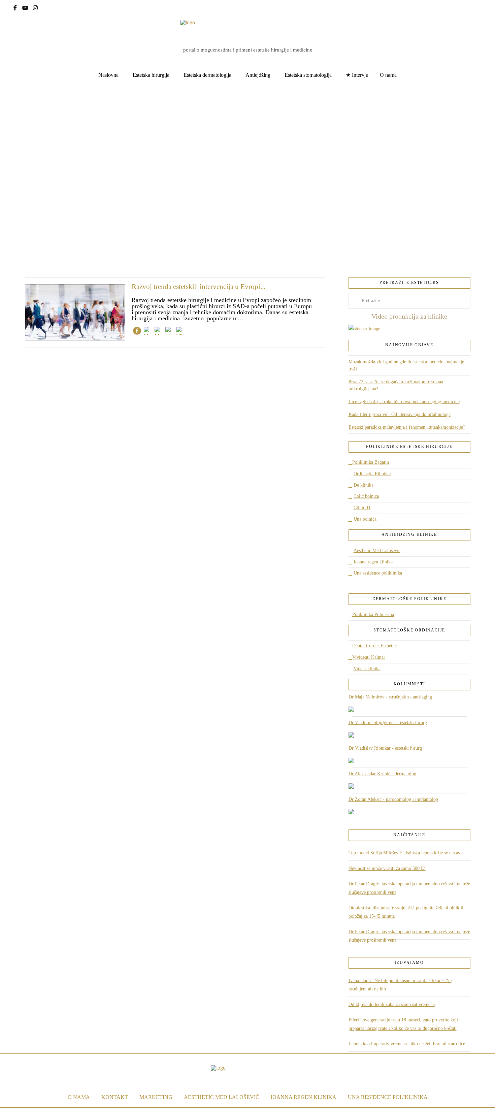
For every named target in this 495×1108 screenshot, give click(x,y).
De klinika (363, 485)
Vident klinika (367, 668)
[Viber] (180, 332)
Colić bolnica (366, 496)
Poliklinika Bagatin (370, 462)
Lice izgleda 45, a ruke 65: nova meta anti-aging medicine (404, 401)
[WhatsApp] (169, 332)
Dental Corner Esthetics (374, 645)
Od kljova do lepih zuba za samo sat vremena (392, 1004)
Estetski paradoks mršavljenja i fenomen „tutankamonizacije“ (407, 427)
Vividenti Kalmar (368, 657)
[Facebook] (15, 7)
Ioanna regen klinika (373, 561)
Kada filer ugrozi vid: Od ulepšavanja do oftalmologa (400, 414)
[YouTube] (25, 7)
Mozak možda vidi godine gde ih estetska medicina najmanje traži (406, 365)
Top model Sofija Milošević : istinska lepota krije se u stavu (406, 852)
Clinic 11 (362, 507)
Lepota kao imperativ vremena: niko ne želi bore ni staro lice (407, 1043)
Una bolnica (365, 519)
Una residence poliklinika (378, 573)
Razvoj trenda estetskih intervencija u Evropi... (198, 287)
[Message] (158, 332)
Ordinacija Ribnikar (372, 473)
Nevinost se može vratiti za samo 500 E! (387, 868)
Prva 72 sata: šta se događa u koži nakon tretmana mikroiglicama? (396, 385)
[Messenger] (147, 332)
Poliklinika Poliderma (373, 614)
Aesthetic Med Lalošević (377, 550)
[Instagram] (35, 7)
